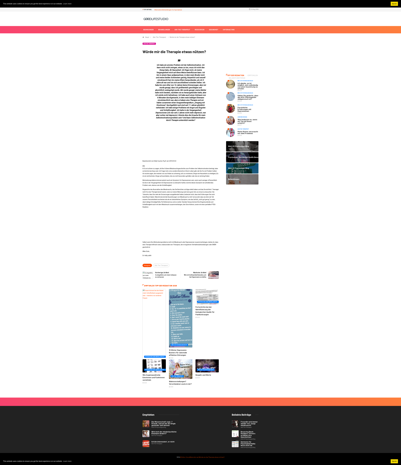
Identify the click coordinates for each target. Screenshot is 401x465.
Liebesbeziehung (242, 117)
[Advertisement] (180, 137)
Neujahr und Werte (203, 375)
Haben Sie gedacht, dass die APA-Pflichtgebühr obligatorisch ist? (248, 97)
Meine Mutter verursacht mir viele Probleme (248, 132)
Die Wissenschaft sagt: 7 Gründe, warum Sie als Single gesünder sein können (163, 423)
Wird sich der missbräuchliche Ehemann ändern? (163, 433)
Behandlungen (164, 30)
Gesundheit (213, 30)
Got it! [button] (394, 461)
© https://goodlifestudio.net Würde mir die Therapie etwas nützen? (202, 457)
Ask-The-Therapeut (182, 30)
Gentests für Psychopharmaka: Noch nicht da (248, 443)
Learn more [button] (67, 461)
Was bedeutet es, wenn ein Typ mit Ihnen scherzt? (247, 121)
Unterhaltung (229, 30)
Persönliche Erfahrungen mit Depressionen (244, 109)
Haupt (147, 37)
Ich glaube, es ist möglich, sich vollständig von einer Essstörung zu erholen (248, 86)
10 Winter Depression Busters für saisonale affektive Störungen (178, 352)
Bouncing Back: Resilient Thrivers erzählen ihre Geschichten (248, 434)
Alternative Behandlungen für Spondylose (168, 10)
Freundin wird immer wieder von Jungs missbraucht (249, 423)
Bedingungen (148, 30)
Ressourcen (199, 30)
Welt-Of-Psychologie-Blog (179, 344)
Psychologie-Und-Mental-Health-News (155, 357)
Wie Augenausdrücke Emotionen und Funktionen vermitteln (154, 377)
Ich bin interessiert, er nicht (162, 441)
